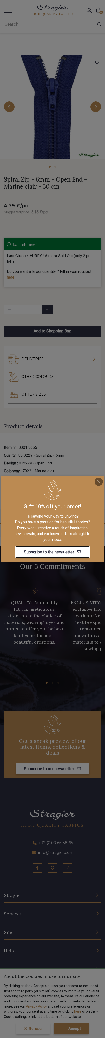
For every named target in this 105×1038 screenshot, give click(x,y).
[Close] (98, 482)
